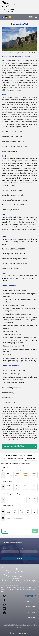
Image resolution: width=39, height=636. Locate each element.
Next (35, 531)
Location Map (30, 607)
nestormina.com (23, 633)
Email (22, 548)
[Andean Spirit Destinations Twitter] (4, 605)
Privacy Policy (30, 612)
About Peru (29, 601)
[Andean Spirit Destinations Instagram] (4, 609)
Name (4, 548)
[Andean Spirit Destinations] (26, 6)
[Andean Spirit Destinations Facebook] (4, 601)
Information (30, 596)
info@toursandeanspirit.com (10, 583)
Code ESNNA (30, 617)
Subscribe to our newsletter (12, 543)
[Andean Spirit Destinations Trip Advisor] (4, 597)
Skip (4, 531)
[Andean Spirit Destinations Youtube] (4, 613)
